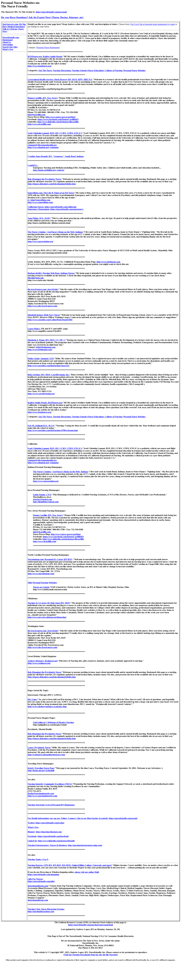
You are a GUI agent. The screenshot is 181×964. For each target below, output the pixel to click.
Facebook (32, 836)
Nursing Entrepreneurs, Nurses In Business (47, 845)
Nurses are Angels (41, 587)
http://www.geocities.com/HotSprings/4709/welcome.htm (53, 430)
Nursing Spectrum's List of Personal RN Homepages (51, 805)
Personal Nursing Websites (45, 582)
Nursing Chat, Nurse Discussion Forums (46, 909)
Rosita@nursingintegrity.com (41, 793)
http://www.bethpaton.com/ (40, 349)
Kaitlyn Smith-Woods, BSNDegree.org (45, 403)
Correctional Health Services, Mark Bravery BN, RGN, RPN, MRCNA (60, 79)
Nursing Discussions (62, 70)
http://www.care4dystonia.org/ (41, 394)
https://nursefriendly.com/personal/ (51, 12)
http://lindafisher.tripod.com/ (46, 502)
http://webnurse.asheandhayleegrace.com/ (46, 755)
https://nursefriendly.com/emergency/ (66, 209)
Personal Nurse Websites (134, 70)
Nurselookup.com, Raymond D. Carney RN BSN (50, 559)
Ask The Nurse (45, 70)
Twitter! (31, 823)
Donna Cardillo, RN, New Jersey (42, 98)
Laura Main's (34, 329)
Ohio (30, 582)
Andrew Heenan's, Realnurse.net (42, 661)
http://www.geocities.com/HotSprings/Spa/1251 (48, 366)
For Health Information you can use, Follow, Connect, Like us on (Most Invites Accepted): (68, 818)
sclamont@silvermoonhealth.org (42, 145)
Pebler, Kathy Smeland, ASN (41, 358)
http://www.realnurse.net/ (39, 663)
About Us (6, 42)
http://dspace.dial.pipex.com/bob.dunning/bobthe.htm (52, 184)
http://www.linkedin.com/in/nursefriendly (56, 841)
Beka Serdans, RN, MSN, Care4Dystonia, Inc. (48, 375)
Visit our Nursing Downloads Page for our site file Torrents (90, 955)
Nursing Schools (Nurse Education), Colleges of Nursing (97, 70)
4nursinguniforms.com (38, 886)
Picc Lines (32, 699)
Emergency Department (38, 209)
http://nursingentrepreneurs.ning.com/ (85, 845)
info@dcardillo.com (36, 114)
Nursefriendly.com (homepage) (10, 38)
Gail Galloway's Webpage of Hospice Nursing (53, 722)
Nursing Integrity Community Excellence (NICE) (50, 784)
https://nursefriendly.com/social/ (123, 818)
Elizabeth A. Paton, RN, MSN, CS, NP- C (46, 340)
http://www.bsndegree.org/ (40, 66)
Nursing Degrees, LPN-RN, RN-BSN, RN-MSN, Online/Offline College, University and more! (70, 865)
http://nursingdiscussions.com (41, 911)
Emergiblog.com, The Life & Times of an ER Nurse (51, 193)
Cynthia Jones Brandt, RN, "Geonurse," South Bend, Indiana (56, 156)
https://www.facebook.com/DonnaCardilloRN (58, 119)
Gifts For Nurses (35, 879)
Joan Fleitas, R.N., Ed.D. (39, 218)
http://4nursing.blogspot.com (49, 832)
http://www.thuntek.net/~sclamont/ (43, 147)
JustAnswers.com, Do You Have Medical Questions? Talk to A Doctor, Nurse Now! (14, 28)
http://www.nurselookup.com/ (41, 574)
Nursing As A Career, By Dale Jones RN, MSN (49, 603)
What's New (7, 49)
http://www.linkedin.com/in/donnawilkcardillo (58, 122)
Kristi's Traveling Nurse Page (41, 768)
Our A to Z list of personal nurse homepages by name (152, 24)
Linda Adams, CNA (42, 494)
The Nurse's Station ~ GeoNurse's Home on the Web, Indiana (55, 232)
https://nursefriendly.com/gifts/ (41, 881)
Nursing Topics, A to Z (38, 859)
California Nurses (36, 207)
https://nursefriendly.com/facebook (53, 836)
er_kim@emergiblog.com (39, 200)
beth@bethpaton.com (45, 347)
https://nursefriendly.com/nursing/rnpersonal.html (90, 925)
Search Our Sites (9, 47)
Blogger (31, 832)
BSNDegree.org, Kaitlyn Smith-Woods (45, 56)
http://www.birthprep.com (108, 262)
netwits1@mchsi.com (42, 499)
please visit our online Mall (87, 872)
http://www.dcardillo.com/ (39, 124)
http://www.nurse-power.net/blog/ (60, 117)
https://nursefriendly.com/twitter (50, 823)
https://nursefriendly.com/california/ (61, 207)
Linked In (32, 841)
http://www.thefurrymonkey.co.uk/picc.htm (47, 706)
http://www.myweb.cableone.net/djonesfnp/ (47, 617)
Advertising (7, 44)
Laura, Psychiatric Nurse (39, 747)
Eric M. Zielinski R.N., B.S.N (41, 426)
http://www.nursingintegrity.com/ (42, 796)
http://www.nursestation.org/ (40, 241)
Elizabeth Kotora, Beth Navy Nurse (44, 315)
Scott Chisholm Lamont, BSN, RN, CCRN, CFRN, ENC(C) (55, 133)
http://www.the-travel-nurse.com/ (42, 306)
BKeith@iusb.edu (36, 278)
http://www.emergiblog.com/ (40, 202)
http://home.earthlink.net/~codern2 (48, 170)
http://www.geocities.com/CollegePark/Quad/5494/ (50, 320)
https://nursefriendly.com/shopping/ (43, 874)
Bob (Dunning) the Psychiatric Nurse (44, 179)
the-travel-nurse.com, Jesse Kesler (43, 289)
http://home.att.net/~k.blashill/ (41, 770)
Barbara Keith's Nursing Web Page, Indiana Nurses (51, 273)
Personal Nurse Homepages (48, 47)
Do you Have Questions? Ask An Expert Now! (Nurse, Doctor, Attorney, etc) (42, 17)
